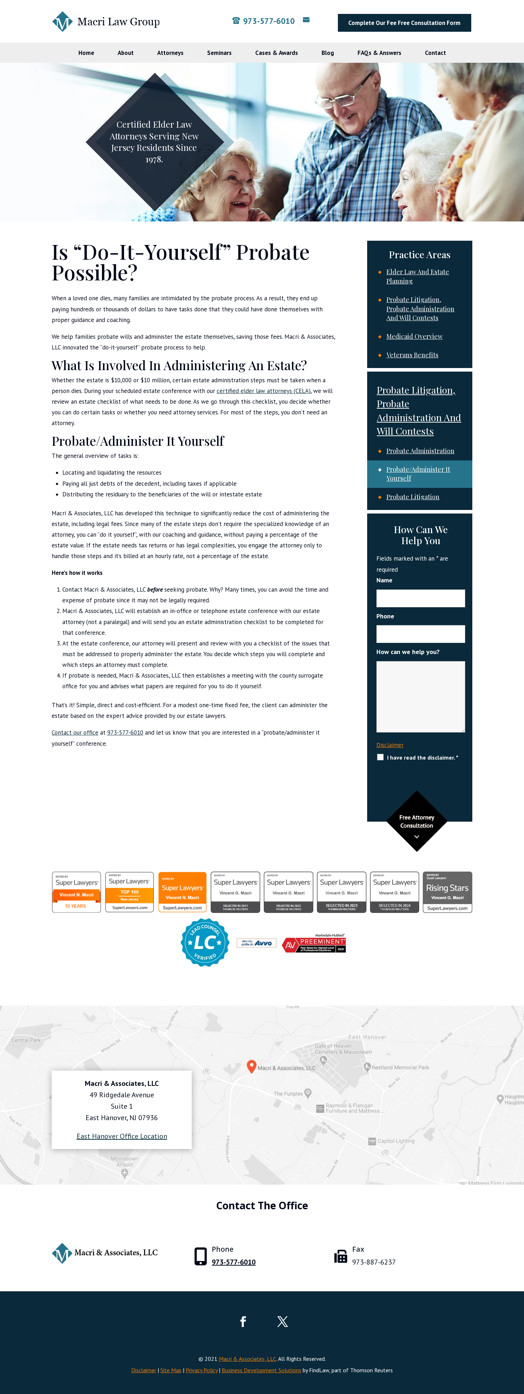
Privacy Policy (201, 1370)
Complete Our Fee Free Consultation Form (404, 23)
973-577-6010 (269, 21)
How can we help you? (408, 652)
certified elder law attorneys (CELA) (263, 391)
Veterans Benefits (412, 355)
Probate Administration (420, 450)
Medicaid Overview (414, 336)
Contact (435, 53)
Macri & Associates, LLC (247, 1358)
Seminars (219, 53)
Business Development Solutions (261, 1370)
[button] (517, 1342)
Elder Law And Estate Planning (417, 276)
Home (86, 53)
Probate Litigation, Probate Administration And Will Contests (420, 308)
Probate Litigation (413, 496)
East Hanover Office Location (122, 1136)
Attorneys (170, 53)
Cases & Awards (276, 53)
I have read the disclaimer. (422, 757)
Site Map (170, 1370)
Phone (385, 616)
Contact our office (75, 732)
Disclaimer (390, 745)
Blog (328, 53)
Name (384, 580)
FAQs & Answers (379, 53)
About (126, 53)
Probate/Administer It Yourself (418, 474)
